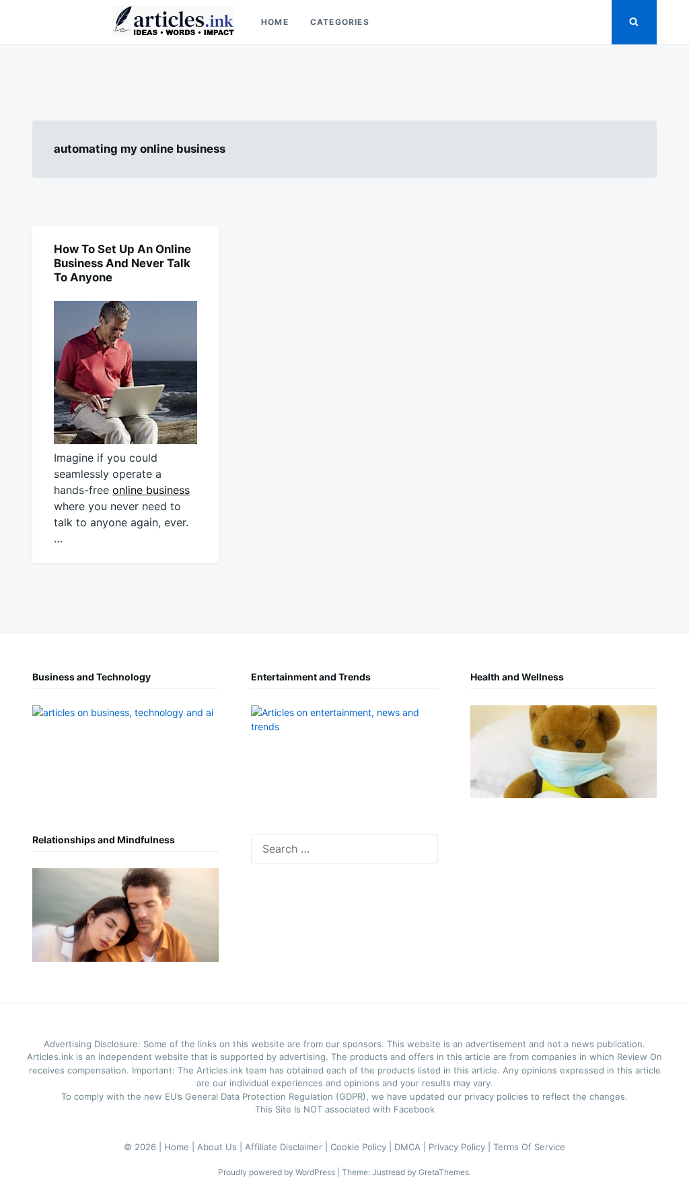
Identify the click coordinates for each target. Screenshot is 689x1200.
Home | (180, 1146)
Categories (339, 22)
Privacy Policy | (461, 1146)
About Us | (221, 1146)
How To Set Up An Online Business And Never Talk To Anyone (122, 263)
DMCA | (411, 1146)
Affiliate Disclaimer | (287, 1146)
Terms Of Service (529, 1146)
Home (275, 22)
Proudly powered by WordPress (277, 1172)
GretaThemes (444, 1172)
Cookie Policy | (362, 1146)
